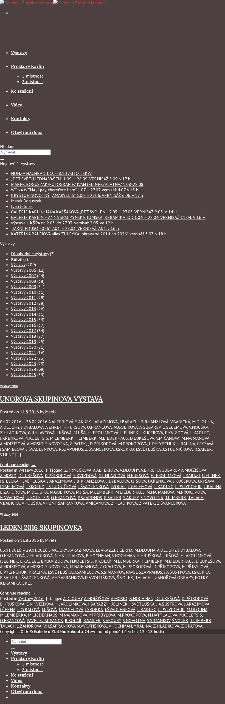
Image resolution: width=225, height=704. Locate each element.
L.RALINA (212, 486)
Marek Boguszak (26, 201)
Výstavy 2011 (23, 297)
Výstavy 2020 (23, 347)
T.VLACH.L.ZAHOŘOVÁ (20, 626)
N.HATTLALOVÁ (162, 615)
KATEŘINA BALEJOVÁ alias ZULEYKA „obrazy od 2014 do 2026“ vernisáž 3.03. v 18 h (89, 234)
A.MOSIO (8, 475)
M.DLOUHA (37, 492)
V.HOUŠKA (31, 503)
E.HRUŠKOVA (12, 604)
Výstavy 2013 (23, 308)
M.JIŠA (82, 492)
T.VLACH (196, 497)
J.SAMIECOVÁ (12, 486)
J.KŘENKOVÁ (159, 481)
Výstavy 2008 (23, 281)
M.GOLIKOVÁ (62, 492)
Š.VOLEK (180, 620)
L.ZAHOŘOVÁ (12, 492)
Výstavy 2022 (23, 358)
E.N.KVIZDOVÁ (40, 604)
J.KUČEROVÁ (184, 481)
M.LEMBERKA (13, 615)
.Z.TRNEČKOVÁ (77, 470)
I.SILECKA (9, 481)
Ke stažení (22, 91)
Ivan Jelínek (22, 206)
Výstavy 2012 (23, 303)
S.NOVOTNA (151, 497)
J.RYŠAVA (206, 481)
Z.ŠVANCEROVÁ (171, 503)
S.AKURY (131, 497)
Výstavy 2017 (23, 330)
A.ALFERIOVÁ (105, 470)
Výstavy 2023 (23, 363)
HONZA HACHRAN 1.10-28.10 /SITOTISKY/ (51, 173)
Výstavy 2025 (23, 374)
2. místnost (32, 81)
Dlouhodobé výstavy (30, 253)
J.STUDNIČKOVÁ (61, 486)
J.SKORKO (35, 486)
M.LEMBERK (101, 492)
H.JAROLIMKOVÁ (70, 604)
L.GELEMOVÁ (140, 486)
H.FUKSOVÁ (138, 475)
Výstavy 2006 (23, 270)
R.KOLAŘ (73, 620)
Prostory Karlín (27, 66)
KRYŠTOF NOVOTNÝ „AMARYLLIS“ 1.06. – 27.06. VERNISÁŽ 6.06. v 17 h (77, 195)
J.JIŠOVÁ (138, 481)
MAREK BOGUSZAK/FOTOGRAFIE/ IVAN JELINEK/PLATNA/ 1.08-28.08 (77, 184)
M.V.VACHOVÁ (12, 497)
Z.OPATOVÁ (192, 626)
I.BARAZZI (98, 604)
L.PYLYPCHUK (188, 486)
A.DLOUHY (129, 470)
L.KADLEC (163, 486)
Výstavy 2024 (23, 369)
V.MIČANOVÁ (97, 503)
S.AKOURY (112, 620)
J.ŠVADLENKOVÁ (93, 486)
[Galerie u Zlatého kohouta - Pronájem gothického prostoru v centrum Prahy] (53, 3)
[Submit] (2, 159)
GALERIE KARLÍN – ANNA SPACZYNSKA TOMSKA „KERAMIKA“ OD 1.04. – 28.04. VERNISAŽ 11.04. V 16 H (108, 217)
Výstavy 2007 (23, 275)
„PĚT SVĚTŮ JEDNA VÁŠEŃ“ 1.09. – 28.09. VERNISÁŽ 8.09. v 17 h (70, 179)
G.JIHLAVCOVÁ (112, 475)
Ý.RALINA (142, 626)
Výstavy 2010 (23, 292)
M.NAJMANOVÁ (161, 492)
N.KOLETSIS (37, 497)
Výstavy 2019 (23, 341)
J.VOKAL (118, 486)
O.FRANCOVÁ (63, 497)
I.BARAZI (191, 475)
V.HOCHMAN (120, 626)
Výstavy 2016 (23, 325)
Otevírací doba (27, 132)
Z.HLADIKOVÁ (124, 503)
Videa (16, 105)
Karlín (16, 259)
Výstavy (19, 52)
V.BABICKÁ (10, 503)
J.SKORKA (94, 609)
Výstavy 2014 (23, 314)
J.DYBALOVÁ (117, 481)
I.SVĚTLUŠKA (32, 481)
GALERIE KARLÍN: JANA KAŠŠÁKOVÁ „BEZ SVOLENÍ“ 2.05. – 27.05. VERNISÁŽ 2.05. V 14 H (94, 212)
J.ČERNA (7, 609)
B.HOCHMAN (141, 598)
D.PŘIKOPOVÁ (58, 475)
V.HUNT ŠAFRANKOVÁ (63, 503)
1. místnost (32, 76)
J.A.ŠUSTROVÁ (169, 604)
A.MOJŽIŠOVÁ (193, 470)
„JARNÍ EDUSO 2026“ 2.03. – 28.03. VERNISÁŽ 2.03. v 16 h (65, 228)
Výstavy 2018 (23, 336)
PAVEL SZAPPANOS (45, 620)
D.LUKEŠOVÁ (30, 475)
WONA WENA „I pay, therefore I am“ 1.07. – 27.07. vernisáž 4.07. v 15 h (74, 190)
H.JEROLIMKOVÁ (166, 475)
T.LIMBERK (175, 497)
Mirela (51, 411)
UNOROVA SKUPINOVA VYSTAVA (51, 399)
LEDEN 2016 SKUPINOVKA (41, 527)
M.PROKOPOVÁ (190, 492)
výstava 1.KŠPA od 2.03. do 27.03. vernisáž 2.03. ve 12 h (62, 223)
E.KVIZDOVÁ (85, 475)
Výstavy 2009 (23, 286)
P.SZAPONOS (90, 497)
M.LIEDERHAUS (130, 492)
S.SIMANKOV (158, 620)
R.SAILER (112, 497)
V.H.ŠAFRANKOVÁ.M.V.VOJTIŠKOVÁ (75, 626)
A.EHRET (148, 470)
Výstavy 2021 (23, 352)
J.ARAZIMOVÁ (59, 481)
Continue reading (18, 464)
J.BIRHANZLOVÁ (89, 481)
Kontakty (20, 118)
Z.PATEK (147, 503)
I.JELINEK (211, 475)
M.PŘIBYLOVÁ (102, 615)
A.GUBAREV (168, 470)
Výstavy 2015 (23, 319)
